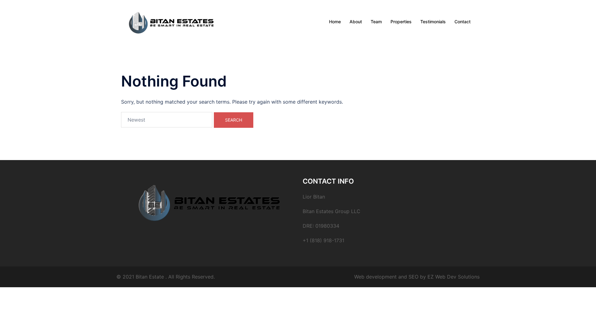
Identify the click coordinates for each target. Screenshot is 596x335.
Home (335, 21)
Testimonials (433, 21)
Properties (401, 21)
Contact (462, 21)
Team (376, 21)
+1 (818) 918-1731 (323, 240)
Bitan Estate (150, 277)
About (356, 21)
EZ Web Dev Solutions (453, 277)
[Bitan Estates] (171, 21)
